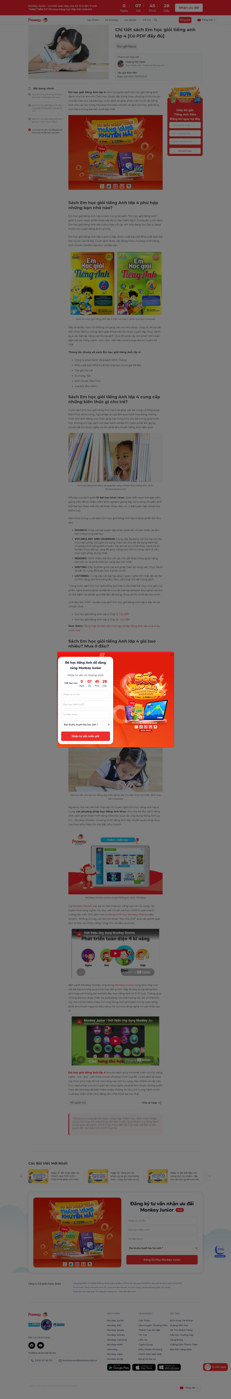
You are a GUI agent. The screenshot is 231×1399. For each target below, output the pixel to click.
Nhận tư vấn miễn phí (85, 736)
